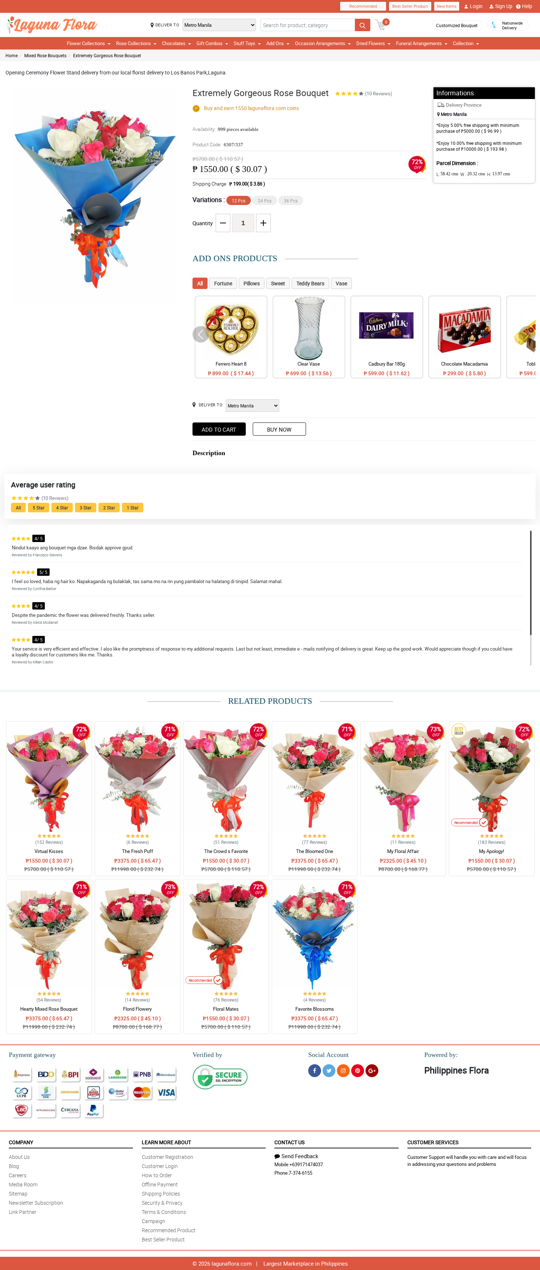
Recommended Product (168, 1230)
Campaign (153, 1221)
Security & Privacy (162, 1202)
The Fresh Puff (137, 851)
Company (21, 1142)
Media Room (23, 1184)
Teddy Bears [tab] (310, 283)
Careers (17, 1175)
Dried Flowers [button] (370, 43)
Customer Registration (167, 1156)
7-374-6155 (300, 1173)
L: (447, 174)
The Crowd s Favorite (226, 851)
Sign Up (503, 6)
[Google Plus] (372, 1070)
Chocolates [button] (174, 43)
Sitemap (18, 1193)
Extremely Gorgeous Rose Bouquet (107, 55)
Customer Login (160, 1166)
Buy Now (279, 429)
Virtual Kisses (49, 851)
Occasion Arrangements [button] (320, 43)
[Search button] (362, 25)
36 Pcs (291, 201)
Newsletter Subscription (36, 1202)
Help (527, 6)
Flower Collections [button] (86, 43)
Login (476, 6)
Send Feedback (299, 1156)
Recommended (363, 6)
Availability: (225, 129)
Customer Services (432, 1142)
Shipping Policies (161, 1193)
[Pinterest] (357, 1070)
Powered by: (441, 1054)
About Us (19, 1156)
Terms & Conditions (164, 1211)
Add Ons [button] (275, 43)
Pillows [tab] (252, 283)
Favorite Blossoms (314, 1009)
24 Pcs (264, 201)
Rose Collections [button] (133, 43)
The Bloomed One (314, 851)
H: (498, 174)
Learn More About (166, 1142)
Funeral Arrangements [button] (419, 43)
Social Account (328, 1054)
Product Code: (217, 144)
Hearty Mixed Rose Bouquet (49, 1009)
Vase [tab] (341, 283)
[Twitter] (329, 1070)
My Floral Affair (403, 851)
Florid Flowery (137, 1009)
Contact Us (289, 1142)
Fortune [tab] (223, 283)
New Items (447, 6)
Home (12, 55)
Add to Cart (219, 429)
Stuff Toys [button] (244, 43)
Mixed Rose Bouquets (45, 55)
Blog (14, 1166)
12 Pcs (238, 201)
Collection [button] (463, 43)
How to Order (157, 1175)
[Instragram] (343, 1070)
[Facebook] (314, 1070)
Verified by (207, 1054)
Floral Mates (226, 1009)
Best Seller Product (410, 6)
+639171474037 (306, 1164)
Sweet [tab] (278, 283)
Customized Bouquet (457, 25)
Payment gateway (32, 1054)
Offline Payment (160, 1184)
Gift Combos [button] (210, 43)
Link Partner (22, 1211)
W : (472, 174)
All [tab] (200, 283)
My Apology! (491, 851)
